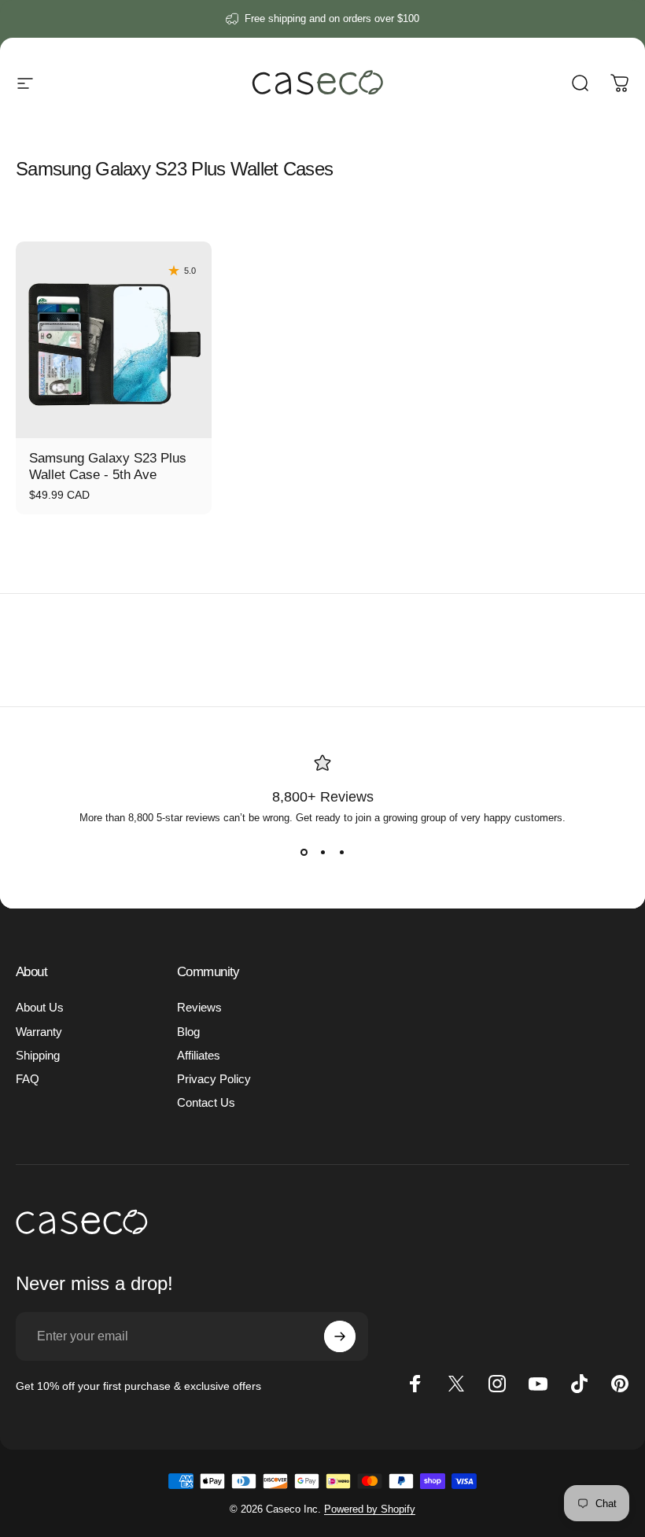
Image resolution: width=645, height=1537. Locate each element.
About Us (40, 1007)
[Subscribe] (340, 1336)
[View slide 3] (341, 851)
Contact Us (206, 1103)
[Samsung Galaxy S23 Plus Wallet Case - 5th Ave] (114, 339)
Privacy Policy (214, 1079)
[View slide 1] (303, 851)
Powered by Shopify (369, 1509)
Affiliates (198, 1055)
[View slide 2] (322, 851)
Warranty (39, 1032)
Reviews (199, 1007)
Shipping (38, 1055)
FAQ (27, 1079)
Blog (188, 1032)
